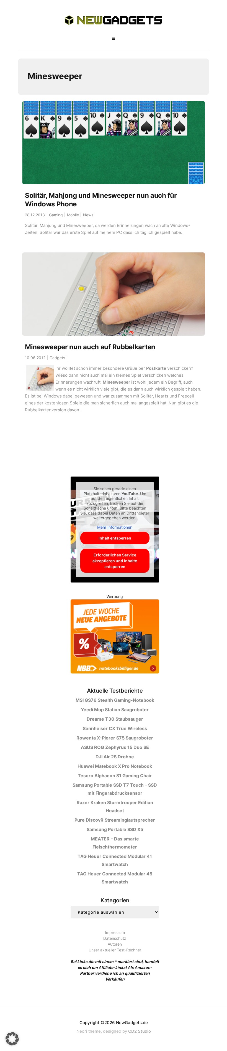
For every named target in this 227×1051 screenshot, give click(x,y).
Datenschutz (114, 938)
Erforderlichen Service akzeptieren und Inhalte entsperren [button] (114, 561)
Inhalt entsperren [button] (115, 538)
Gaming (56, 214)
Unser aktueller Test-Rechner (115, 950)
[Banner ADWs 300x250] (115, 637)
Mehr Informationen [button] (114, 527)
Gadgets (57, 357)
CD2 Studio (139, 1031)
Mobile (73, 214)
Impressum (115, 932)
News (88, 214)
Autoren (115, 944)
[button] (12, 1039)
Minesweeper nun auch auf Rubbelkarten (90, 347)
